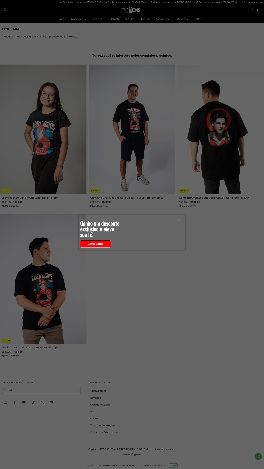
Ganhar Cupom (95, 243)
